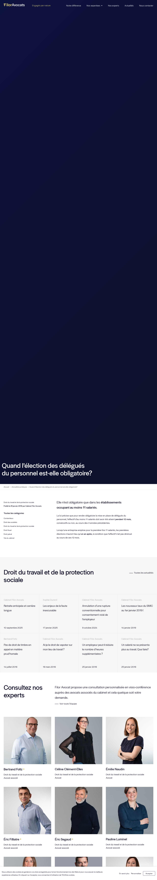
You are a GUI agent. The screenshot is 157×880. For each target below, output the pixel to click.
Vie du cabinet (9, 538)
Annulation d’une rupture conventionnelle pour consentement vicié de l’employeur (96, 612)
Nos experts (113, 5)
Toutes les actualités (143, 572)
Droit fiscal (7, 530)
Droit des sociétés (10, 522)
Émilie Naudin (115, 769)
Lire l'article (30, 627)
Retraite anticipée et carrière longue (19, 608)
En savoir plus (124, 873)
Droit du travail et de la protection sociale (19, 502)
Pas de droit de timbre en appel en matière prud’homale (17, 649)
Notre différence (73, 5)
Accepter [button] (149, 873)
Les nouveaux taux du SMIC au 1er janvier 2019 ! (137, 608)
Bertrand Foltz (14, 769)
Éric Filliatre (12, 839)
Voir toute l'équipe (68, 703)
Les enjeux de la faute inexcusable (55, 608)
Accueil (6, 487)
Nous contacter (146, 5)
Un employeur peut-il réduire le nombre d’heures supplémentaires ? (97, 649)
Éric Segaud (64, 839)
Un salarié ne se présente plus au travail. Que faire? (135, 647)
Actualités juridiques (19, 487)
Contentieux (8, 518)
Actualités (129, 5)
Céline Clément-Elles (69, 769)
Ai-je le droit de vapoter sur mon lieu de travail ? (57, 647)
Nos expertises (93, 5)
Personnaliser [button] (136, 873)
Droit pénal (8, 534)
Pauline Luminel (116, 839)
